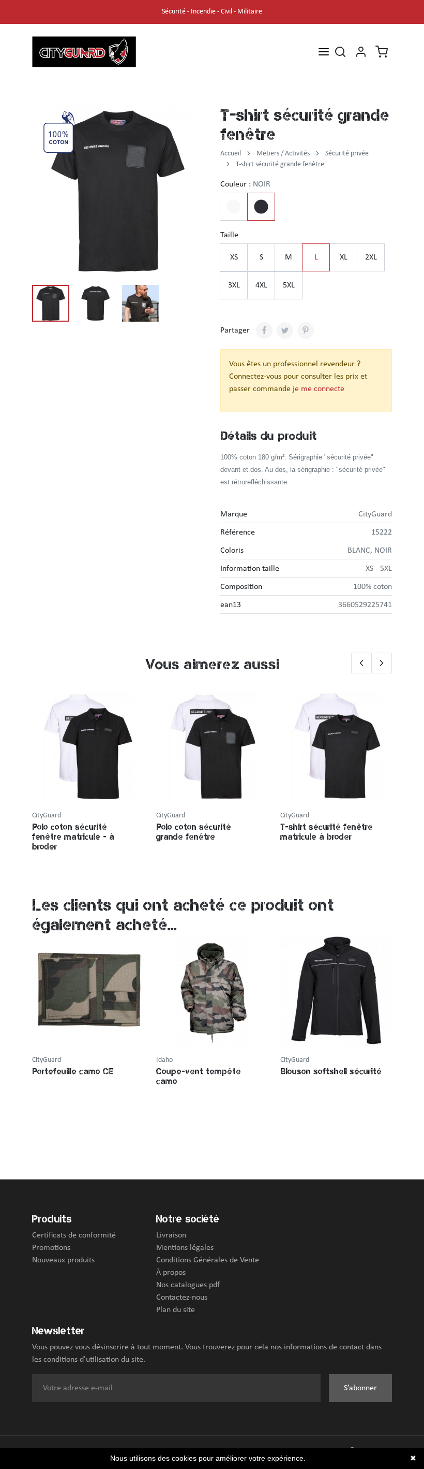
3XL (234, 285)
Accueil (230, 153)
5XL (289, 285)
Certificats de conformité (74, 1235)
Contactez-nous (181, 1297)
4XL (261, 285)
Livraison (171, 1235)
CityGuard (375, 514)
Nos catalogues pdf (188, 1285)
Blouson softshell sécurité (331, 1071)
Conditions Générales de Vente (207, 1260)
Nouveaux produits (63, 1260)
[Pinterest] (305, 330)
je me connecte (318, 389)
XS (234, 257)
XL (343, 257)
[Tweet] (285, 330)
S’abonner (360, 1388)
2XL (371, 257)
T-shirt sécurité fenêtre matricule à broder (326, 831)
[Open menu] (323, 51)
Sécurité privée (347, 153)
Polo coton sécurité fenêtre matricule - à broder (73, 836)
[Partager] (264, 330)
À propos (171, 1273)
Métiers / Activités (283, 153)
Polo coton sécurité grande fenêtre (193, 831)
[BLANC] (234, 207)
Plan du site (175, 1310)
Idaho (164, 1060)
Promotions (51, 1248)
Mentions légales (185, 1248)
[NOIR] (261, 207)
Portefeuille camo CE (72, 1071)
